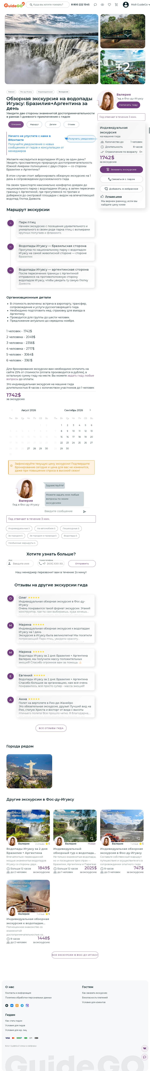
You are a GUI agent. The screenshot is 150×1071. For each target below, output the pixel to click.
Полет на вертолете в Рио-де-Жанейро (46, 703)
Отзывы (71, 124)
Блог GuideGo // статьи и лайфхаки (20, 1046)
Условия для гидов (15, 1025)
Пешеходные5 (71, 528)
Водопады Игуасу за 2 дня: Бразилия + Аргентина (53, 655)
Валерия (26, 500)
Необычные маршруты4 (21, 543)
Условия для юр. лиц (16, 1030)
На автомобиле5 (46, 528)
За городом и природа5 (43, 535)
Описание (16, 124)
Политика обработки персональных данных (28, 997)
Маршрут (34, 124)
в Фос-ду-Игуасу (28, 504)
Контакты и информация (18, 993)
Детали (53, 124)
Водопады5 (70, 535)
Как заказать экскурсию (94, 993)
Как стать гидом (13, 1020)
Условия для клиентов (93, 1002)
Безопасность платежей (95, 997)
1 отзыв (134, 844)
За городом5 (15, 535)
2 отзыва (39, 844)
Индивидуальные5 (19, 528)
